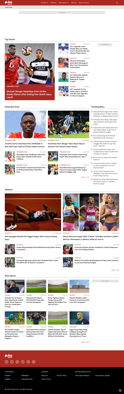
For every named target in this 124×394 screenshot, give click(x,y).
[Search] (117, 3)
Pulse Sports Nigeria (82, 375)
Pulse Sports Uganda (102, 375)
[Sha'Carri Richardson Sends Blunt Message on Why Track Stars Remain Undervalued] (63, 63)
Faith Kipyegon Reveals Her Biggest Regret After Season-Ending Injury (31, 237)
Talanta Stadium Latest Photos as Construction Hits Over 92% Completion (79, 300)
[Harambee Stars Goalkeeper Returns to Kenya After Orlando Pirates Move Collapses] (10, 156)
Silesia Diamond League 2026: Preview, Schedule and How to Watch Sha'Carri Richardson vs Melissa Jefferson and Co (90, 237)
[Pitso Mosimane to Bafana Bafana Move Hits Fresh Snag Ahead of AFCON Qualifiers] (36, 318)
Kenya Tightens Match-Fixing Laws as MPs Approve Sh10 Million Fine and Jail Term (57, 301)
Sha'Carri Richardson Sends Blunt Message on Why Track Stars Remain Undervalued (79, 64)
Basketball (25, 375)
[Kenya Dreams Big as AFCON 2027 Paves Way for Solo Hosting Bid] (36, 286)
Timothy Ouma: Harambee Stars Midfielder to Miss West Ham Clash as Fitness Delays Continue (24, 145)
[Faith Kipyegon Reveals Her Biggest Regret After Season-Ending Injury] (33, 212)
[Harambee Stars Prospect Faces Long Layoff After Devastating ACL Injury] (53, 156)
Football (43, 3)
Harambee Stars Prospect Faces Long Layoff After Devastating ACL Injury (73, 156)
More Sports (63, 3)
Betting (74, 3)
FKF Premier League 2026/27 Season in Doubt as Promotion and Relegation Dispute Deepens (14, 334)
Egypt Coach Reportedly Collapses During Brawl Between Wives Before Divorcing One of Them (78, 333)
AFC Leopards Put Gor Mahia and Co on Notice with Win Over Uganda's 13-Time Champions (79, 92)
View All (83, 177)
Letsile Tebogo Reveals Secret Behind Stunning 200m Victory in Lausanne (38, 248)
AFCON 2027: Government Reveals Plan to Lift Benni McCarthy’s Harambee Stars (30, 170)
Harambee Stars (13, 86)
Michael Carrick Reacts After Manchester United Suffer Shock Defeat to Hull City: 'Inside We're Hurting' (14, 302)
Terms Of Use (46, 379)
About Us (44, 375)
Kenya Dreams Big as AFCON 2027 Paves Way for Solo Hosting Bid (35, 300)
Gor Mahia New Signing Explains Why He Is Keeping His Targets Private (78, 78)
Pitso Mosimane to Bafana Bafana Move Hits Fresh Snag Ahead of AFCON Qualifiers (36, 333)
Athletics (53, 3)
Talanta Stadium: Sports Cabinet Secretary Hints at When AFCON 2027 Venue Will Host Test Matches (57, 333)
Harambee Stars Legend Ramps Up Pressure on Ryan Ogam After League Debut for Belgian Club (73, 170)
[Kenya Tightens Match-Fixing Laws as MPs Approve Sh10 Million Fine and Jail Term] (58, 286)
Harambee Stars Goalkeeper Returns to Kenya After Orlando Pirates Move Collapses (30, 157)
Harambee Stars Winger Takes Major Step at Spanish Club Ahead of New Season (66, 145)
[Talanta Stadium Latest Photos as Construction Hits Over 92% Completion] (79, 286)
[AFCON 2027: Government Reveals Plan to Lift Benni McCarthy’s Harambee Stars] (10, 169)
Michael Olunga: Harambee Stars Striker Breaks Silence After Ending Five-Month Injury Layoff (29, 94)
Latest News (8, 7)
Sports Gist (73, 327)
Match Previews (84, 3)
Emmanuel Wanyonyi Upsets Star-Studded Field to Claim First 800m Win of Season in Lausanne (37, 261)
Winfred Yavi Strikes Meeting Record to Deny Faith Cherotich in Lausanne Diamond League (96, 261)
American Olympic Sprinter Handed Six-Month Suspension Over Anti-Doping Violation (96, 248)
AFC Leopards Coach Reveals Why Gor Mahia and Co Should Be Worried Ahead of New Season (79, 50)
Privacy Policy (62, 375)
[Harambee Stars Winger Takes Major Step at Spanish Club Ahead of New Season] (68, 124)
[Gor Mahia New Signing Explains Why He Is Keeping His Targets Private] (63, 77)
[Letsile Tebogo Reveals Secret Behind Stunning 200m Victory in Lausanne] (10, 249)
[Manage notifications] (120, 390)
